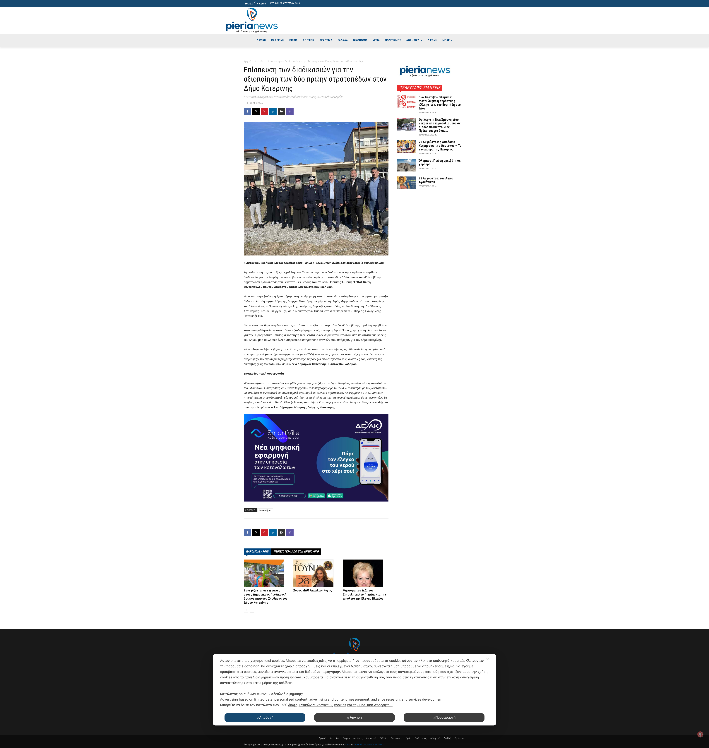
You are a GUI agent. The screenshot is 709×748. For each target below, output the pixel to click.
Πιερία (346, 738)
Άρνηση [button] (356, 717)
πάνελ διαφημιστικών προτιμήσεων (273, 677)
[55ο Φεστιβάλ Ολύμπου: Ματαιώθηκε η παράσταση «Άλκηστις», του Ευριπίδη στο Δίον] (406, 101)
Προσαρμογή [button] (445, 717)
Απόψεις (358, 738)
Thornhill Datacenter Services (368, 744)
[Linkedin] (273, 111)
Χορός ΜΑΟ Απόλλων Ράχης (312, 590)
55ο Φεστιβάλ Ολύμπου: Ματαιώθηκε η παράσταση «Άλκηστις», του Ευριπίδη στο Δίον (440, 102)
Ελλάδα (383, 738)
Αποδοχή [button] (266, 717)
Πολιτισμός (421, 738)
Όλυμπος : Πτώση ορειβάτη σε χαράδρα (440, 162)
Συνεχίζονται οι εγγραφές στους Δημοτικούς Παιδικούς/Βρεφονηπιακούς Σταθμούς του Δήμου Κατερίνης (265, 596)
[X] (256, 111)
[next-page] (252, 610)
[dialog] (354, 689)
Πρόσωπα (460, 738)
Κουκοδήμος (265, 510)
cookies (340, 705)
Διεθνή (447, 738)
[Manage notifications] (700, 734)
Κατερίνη (259, 61)
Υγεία (408, 738)
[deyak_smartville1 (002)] (316, 457)
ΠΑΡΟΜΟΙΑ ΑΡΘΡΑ (257, 551)
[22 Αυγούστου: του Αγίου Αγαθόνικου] (406, 182)
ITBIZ (348, 744)
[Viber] (290, 111)
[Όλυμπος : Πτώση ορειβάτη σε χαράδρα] (406, 165)
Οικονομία (396, 738)
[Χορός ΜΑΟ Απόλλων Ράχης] (316, 573)
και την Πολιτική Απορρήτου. (370, 705)
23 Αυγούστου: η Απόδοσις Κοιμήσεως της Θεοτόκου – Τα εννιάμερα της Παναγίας (440, 145)
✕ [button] (487, 659)
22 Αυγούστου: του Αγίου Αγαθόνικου (436, 180)
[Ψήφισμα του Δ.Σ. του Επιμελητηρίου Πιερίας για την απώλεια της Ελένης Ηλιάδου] (365, 573)
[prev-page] (246, 610)
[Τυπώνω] (281, 111)
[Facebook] (247, 111)
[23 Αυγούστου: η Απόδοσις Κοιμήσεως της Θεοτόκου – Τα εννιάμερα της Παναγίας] (406, 146)
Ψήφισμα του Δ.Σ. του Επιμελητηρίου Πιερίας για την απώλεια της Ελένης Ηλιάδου (364, 594)
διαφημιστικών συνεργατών (310, 705)
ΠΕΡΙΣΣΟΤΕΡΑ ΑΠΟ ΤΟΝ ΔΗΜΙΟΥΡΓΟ (296, 551)
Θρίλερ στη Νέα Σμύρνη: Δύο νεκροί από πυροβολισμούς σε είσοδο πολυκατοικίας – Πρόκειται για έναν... (440, 125)
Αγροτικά (371, 738)
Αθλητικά (435, 738)
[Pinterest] (264, 111)
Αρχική (247, 61)
